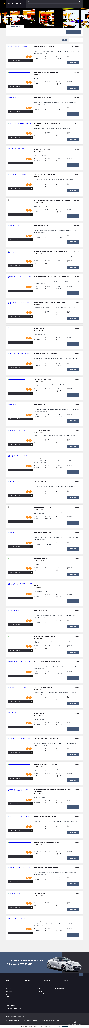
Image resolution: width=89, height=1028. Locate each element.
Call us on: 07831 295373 (19, 964)
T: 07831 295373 (39, 991)
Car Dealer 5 (79, 1024)
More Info (73, 62)
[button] (81, 974)
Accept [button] (65, 1026)
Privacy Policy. (21, 1016)
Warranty (27, 980)
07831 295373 (32, 1)
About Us (46, 977)
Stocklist (27, 977)
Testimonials (47, 980)
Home (7, 977)
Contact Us (65, 980)
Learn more (59, 1026)
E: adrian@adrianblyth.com (41, 993)
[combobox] (15, 32)
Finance (8, 980)
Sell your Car (66, 977)
